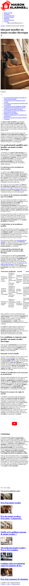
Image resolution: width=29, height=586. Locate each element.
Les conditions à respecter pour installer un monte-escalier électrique (15, 111)
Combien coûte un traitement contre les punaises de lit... (13, 564)
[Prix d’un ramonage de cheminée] (6, 575)
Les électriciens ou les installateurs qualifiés (15, 106)
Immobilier (6, 18)
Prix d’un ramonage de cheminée (14, 579)
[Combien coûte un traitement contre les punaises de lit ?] (6, 560)
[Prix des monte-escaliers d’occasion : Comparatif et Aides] (6, 513)
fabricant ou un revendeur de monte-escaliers (12, 189)
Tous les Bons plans (9, 20)
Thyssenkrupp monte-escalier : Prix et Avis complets (13, 549)
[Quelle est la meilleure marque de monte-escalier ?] (6, 528)
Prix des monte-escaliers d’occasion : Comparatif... (11, 517)
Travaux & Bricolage (9, 15)
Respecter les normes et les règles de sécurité (15, 117)
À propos (6, 21)
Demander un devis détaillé (11, 113)
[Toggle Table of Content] (2, 95)
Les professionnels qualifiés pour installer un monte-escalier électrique (15, 98)
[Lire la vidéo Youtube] (14, 423)
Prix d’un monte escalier (11, 503)
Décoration (7, 14)
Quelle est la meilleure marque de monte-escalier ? (13, 533)
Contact (8, 584)
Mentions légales (15, 584)
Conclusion (7, 119)
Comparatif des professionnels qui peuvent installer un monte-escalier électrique (14, 108)
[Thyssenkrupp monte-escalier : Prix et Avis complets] (6, 544)
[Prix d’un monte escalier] (6, 499)
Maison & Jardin (8, 13)
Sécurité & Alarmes (9, 17)
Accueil (3, 25)
